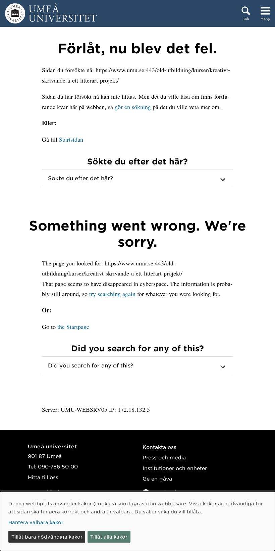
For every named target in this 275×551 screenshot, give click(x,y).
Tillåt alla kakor (108, 537)
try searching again (112, 294)
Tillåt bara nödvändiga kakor (46, 537)
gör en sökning (133, 107)
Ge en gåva (157, 478)
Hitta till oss (43, 477)
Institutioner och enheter (175, 468)
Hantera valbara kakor (35, 522)
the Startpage (73, 326)
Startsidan (71, 139)
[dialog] (137, 521)
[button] (137, 178)
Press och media (164, 457)
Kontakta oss (159, 447)
